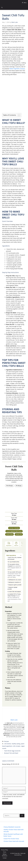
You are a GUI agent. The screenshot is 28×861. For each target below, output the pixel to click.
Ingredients (8, 545)
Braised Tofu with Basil (11, 753)
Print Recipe (9, 485)
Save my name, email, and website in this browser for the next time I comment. (13, 796)
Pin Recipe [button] (18, 485)
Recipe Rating (6, 764)
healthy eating (16, 744)
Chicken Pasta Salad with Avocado (14, 841)
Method (16, 545)
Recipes (6, 741)
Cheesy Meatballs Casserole (12, 827)
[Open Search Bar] (2, 7)
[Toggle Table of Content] (18, 115)
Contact (4, 858)
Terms (4, 852)
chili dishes (7, 744)
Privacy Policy (4, 850)
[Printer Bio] (10, 2)
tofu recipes (16, 746)
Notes (22, 545)
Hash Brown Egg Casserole (12, 751)
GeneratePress (17, 855)
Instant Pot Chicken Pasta (11, 838)
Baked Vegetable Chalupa (17, 68)
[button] (21, 555)
